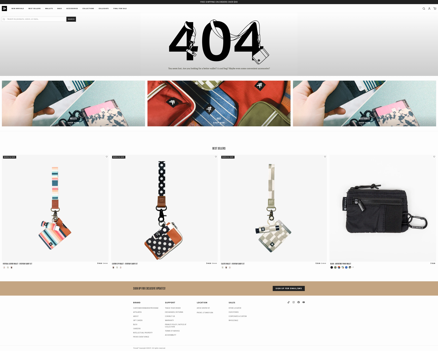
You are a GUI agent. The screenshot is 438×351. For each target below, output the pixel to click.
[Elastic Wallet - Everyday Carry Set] (8, 267)
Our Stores (234, 312)
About (136, 316)
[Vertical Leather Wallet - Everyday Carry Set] (4, 267)
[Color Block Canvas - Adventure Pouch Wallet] (342, 267)
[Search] (423, 8)
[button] (106, 156)
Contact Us (170, 316)
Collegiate (104, 8)
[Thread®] (4, 8)
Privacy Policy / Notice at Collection (175, 326)
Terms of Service (172, 331)
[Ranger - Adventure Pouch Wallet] (350, 267)
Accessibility (170, 335)
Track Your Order (173, 308)
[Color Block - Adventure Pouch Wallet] (339, 267)
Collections (88, 8)
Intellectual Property (143, 333)
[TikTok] (289, 302)
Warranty (169, 320)
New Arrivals (18, 8)
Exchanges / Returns (174, 312)
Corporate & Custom (238, 316)
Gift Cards (137, 320)
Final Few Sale (120, 8)
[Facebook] (299, 302)
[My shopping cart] (434, 8)
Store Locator (235, 308)
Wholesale (233, 320)
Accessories (72, 8)
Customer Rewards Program (145, 308)
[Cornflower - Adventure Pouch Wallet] (346, 267)
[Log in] (428, 8)
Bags (59, 8)
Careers (137, 329)
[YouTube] (303, 302)
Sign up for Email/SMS (289, 288)
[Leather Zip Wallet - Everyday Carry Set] (11, 267)
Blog (135, 325)
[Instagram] (294, 302)
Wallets (49, 8)
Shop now (73, 122)
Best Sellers (35, 8)
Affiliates (137, 312)
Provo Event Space (141, 337)
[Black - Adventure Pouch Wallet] (331, 267)
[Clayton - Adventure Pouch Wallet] (335, 267)
